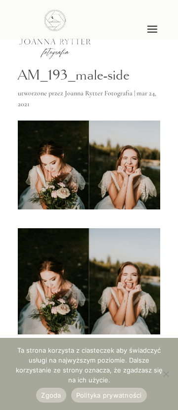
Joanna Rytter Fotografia (99, 93)
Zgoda (51, 395)
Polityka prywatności (109, 395)
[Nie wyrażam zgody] (166, 374)
